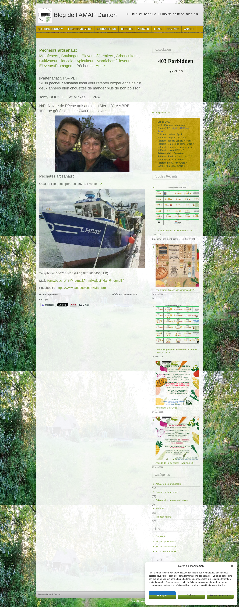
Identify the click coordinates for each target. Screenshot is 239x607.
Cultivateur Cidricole (56, 61)
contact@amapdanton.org (170, 125)
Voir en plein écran (161, 112)
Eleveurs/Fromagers (56, 66)
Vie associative (163, 516)
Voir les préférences (220, 595)
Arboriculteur (127, 56)
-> (100, 184)
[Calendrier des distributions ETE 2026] (176, 184)
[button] (232, 566)
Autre (100, 66)
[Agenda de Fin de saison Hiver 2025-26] (176, 417)
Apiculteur (84, 61)
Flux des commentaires (167, 546)
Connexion (161, 536)
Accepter (162, 595)
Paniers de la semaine (167, 492)
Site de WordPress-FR (166, 551)
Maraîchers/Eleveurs (114, 61)
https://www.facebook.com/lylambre (81, 288)
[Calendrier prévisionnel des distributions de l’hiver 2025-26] (176, 303)
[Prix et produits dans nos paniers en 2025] (176, 244)
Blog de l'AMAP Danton (84, 14)
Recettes (160, 508)
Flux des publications (166, 541)
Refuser (191, 595)
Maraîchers (48, 56)
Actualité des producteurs (168, 484)
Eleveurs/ (90, 56)
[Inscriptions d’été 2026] (176, 361)
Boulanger (70, 56)
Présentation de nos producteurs (172, 500)
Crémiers (105, 56)
